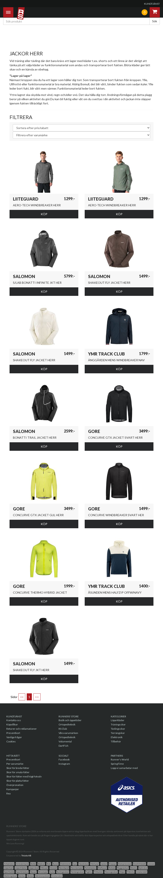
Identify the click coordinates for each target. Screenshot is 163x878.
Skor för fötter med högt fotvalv (24, 776)
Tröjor (122, 872)
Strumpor (43, 872)
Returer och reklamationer (21, 728)
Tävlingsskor (118, 728)
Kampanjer (12, 789)
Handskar (83, 864)
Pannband (64, 868)
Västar (30, 876)
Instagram (64, 763)
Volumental (65, 741)
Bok (49, 864)
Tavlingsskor (63, 872)
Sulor (52, 872)
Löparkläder (117, 720)
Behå (33, 864)
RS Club (63, 728)
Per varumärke (14, 763)
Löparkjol (8, 868)
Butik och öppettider (70, 720)
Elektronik (116, 737)
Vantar (22, 876)
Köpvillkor (12, 724)
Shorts (134, 868)
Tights (89, 872)
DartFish (63, 745)
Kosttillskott (139, 864)
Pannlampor (77, 868)
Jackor (104, 864)
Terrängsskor (77, 872)
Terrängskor (118, 733)
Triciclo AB (26, 855)
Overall (53, 868)
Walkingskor (10, 876)
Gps (75, 864)
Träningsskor (118, 724)
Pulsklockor (90, 868)
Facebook (64, 759)
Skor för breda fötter (17, 768)
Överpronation (14, 785)
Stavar (33, 872)
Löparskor (33, 868)
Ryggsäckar (122, 868)
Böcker (41, 864)
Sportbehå (9, 872)
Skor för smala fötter (18, 772)
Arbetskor (9, 864)
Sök (154, 21)
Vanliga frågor (14, 737)
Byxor (55, 864)
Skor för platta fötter (17, 780)
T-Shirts (130, 872)
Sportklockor (22, 872)
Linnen (151, 864)
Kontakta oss (13, 720)
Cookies (11, 741)
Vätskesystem (42, 876)
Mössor (44, 868)
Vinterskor (57, 876)
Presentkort (13, 733)
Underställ (141, 872)
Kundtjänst (152, 3)
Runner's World (120, 759)
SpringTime (117, 763)
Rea (8, 793)
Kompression (124, 864)
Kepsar (112, 864)
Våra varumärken (68, 733)
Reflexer (102, 868)
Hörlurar (94, 864)
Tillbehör (116, 741)
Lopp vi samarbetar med (124, 768)
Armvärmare (22, 864)
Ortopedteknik (67, 724)
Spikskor (143, 868)
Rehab (112, 868)
